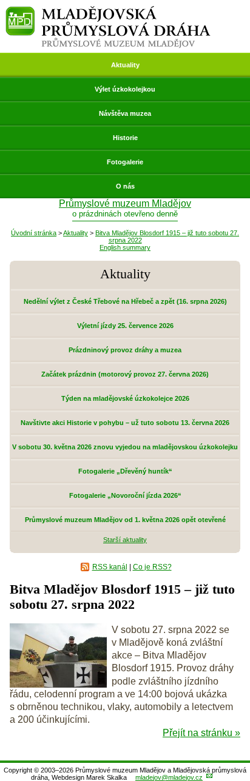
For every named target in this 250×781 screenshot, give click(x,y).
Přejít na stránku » (201, 733)
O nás (125, 186)
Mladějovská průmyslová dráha (108, 11)
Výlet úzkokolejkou (125, 89)
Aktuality (125, 65)
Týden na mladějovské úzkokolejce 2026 (125, 398)
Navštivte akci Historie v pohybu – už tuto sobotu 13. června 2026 (125, 422)
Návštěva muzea (125, 113)
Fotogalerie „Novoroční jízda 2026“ (125, 495)
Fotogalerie (125, 162)
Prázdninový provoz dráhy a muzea (125, 350)
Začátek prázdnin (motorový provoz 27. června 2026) (125, 374)
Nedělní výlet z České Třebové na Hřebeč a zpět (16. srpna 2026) (125, 301)
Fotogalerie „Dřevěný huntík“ (125, 471)
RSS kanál (109, 567)
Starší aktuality (125, 539)
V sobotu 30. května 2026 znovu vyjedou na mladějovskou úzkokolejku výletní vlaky (125, 451)
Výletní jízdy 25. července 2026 (125, 325)
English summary (125, 247)
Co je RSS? (152, 567)
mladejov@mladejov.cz (169, 777)
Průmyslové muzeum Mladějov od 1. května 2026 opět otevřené (125, 519)
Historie (125, 137)
